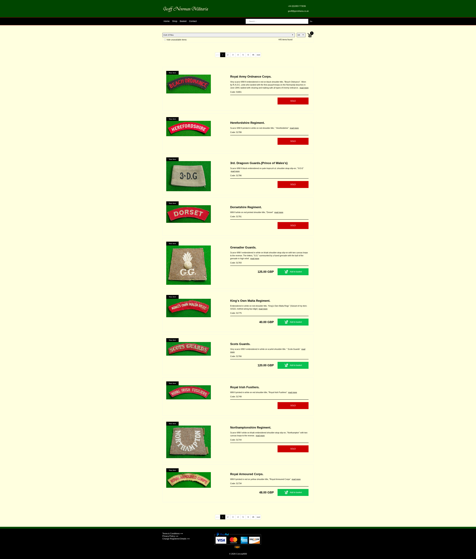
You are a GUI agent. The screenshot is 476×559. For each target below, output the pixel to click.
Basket (183, 21)
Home (167, 21)
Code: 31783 (236, 263)
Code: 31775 (236, 313)
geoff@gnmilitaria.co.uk (298, 11)
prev (217, 55)
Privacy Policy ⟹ (170, 536)
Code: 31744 (236, 440)
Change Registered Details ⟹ (176, 539)
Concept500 (241, 554)
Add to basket (296, 272)
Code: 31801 (236, 92)
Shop (174, 21)
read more (304, 88)
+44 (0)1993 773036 (297, 6)
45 (253, 55)
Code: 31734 (236, 483)
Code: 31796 (236, 175)
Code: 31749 (236, 397)
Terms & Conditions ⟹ (172, 533)
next (258, 55)
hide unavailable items (176, 40)
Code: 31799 (236, 132)
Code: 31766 (236, 356)
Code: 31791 (236, 216)
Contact (193, 21)
